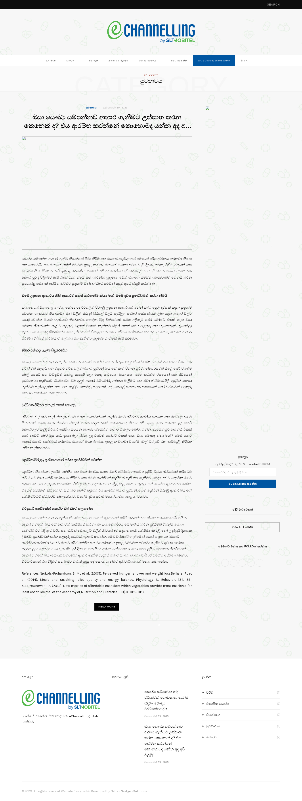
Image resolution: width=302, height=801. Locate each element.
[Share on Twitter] (176, 625)
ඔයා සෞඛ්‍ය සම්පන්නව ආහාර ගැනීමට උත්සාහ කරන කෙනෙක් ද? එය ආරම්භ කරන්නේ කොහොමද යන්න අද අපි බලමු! (107, 126)
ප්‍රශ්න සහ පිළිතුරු (119, 60)
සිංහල (244, 60)
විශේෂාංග (213, 715)
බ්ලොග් (70, 60)
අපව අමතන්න (179, 60)
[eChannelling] (151, 32)
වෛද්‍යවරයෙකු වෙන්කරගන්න (214, 60)
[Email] (187, 625)
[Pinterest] (182, 625)
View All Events (242, 527)
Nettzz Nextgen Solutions (129, 791)
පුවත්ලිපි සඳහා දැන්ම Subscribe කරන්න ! (243, 464)
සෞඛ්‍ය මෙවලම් (148, 60)
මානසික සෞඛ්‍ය (217, 704)
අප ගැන (93, 60)
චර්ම (209, 693)
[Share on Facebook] (171, 625)
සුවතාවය (91, 107)
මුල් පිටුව (51, 60)
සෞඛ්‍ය (211, 737)
